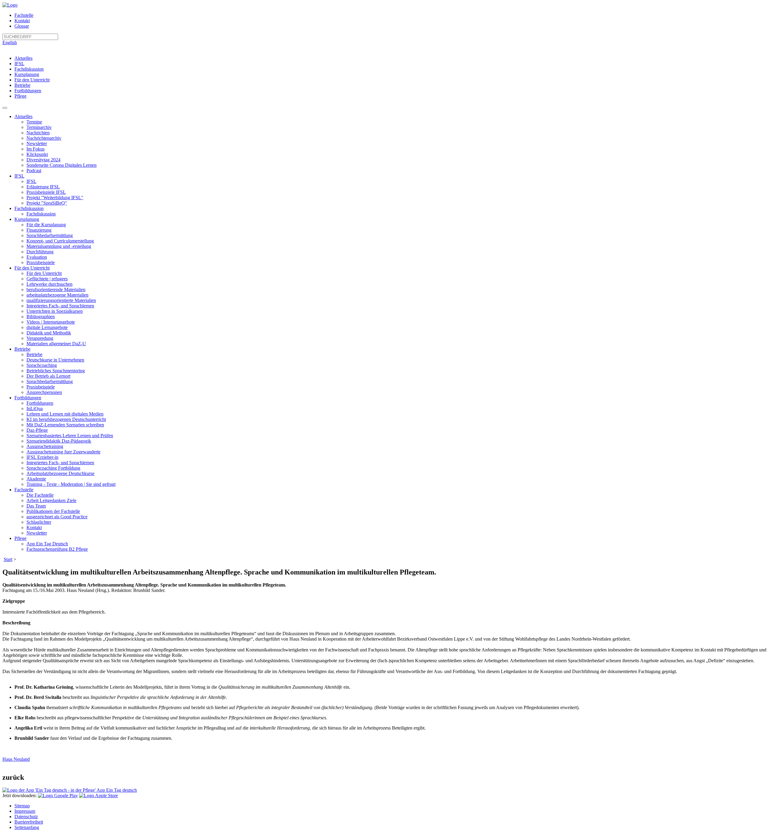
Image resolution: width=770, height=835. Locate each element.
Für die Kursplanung (46, 224)
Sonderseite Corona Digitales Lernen (61, 165)
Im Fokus (35, 148)
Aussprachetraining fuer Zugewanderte (63, 451)
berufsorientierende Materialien (55, 289)
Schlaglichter (38, 522)
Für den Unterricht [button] (32, 267)
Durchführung (40, 251)
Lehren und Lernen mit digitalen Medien (64, 413)
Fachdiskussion (29, 69)
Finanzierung (38, 230)
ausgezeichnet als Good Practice (57, 516)
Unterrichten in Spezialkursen (54, 311)
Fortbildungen (27, 90)
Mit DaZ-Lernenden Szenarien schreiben (65, 424)
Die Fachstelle (40, 495)
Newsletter (36, 143)
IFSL (19, 63)
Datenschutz (26, 816)
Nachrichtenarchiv (43, 138)
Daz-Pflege (37, 430)
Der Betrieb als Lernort (48, 376)
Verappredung (39, 338)
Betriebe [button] (22, 349)
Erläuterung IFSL (43, 186)
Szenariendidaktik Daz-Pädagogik (58, 440)
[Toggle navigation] (4, 108)
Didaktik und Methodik (48, 332)
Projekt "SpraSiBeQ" (46, 203)
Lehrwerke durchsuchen (49, 284)
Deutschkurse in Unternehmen (55, 359)
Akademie (36, 478)
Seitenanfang (26, 827)
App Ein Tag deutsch (116, 790)
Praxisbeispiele (40, 262)
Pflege (20, 96)
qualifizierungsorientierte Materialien (61, 300)
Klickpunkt (37, 154)
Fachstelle (23, 15)
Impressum (24, 811)
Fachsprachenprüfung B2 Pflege (57, 549)
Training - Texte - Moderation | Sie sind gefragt (71, 484)
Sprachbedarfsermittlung (49, 235)
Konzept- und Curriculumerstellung (60, 240)
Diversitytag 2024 (43, 159)
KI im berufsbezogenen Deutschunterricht (66, 419)
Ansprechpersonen (44, 392)
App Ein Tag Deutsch (47, 543)
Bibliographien (40, 316)
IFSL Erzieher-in (42, 457)
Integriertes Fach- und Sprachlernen (60, 305)
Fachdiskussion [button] (29, 208)
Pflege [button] (20, 538)
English (9, 42)
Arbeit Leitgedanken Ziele (51, 500)
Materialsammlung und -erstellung (58, 246)
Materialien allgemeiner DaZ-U (56, 343)
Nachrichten (38, 132)
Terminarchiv (39, 127)
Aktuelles (23, 58)
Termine (34, 121)
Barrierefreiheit (28, 821)
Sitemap (22, 805)
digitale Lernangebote (47, 327)
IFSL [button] (19, 175)
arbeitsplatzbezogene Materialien (57, 294)
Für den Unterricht (32, 79)
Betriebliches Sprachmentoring (55, 370)
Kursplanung (26, 74)
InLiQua (34, 408)
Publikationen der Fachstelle (53, 511)
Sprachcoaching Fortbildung (53, 468)
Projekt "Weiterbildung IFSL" (54, 197)
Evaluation (36, 257)
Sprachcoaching (41, 365)
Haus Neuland (16, 759)
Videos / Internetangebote (50, 322)
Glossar (21, 26)
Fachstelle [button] (23, 489)
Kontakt (22, 20)
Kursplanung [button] (26, 219)
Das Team (36, 505)
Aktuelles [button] (23, 116)
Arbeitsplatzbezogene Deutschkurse (60, 473)
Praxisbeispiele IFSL (46, 192)
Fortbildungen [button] (27, 397)
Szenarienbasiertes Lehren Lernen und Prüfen (69, 435)
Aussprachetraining (44, 446)
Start (8, 559)
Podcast (33, 170)
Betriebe (22, 85)
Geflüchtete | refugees (47, 278)
